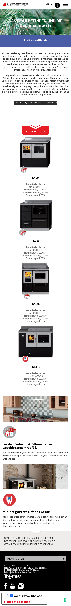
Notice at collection (17, 601)
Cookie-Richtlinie (28, 572)
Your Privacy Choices (27, 596)
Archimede (35, 570)
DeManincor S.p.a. (24, 566)
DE (48, 4)
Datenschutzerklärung (12, 572)
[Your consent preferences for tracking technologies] (65, 600)
